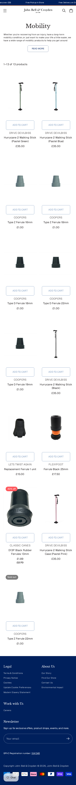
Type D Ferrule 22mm (56, 303)
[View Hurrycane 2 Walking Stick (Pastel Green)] (20, 96)
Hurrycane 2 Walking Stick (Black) (56, 386)
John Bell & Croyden (58, 765)
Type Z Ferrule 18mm (55, 222)
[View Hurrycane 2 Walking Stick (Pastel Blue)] (55, 96)
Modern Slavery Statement (17, 692)
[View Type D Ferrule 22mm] (55, 262)
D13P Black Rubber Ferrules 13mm (20, 552)
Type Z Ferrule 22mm (20, 638)
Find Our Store (49, 678)
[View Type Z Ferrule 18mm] (55, 181)
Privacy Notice (11, 678)
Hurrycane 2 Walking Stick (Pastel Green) (20, 139)
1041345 (35, 753)
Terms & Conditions (13, 673)
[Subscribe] (68, 738)
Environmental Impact (52, 687)
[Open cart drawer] (71, 10)
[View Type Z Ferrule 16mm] (20, 181)
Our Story (46, 673)
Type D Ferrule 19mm (20, 384)
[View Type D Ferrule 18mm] (20, 262)
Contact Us (47, 682)
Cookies (7, 682)
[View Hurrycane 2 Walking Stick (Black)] (55, 343)
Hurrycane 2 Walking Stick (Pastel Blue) (56, 139)
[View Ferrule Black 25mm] (55, 428)
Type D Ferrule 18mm (20, 303)
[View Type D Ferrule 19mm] (20, 343)
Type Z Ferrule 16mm (20, 222)
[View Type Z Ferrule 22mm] (20, 597)
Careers (7, 710)
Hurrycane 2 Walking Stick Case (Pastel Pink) (56, 552)
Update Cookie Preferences (17, 687)
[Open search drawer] (64, 10)
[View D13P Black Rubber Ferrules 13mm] (20, 509)
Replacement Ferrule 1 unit (20, 469)
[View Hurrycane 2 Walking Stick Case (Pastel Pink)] (55, 509)
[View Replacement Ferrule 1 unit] (20, 428)
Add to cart (20, 124)
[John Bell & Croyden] (38, 11)
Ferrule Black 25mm (56, 469)
